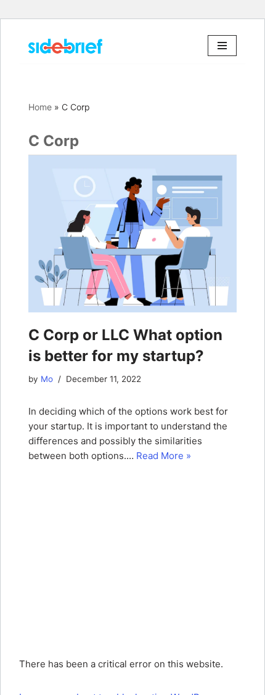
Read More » (163, 455)
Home (40, 107)
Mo (47, 379)
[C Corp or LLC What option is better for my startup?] (132, 234)
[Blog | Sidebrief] (65, 46)
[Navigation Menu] (222, 45)
